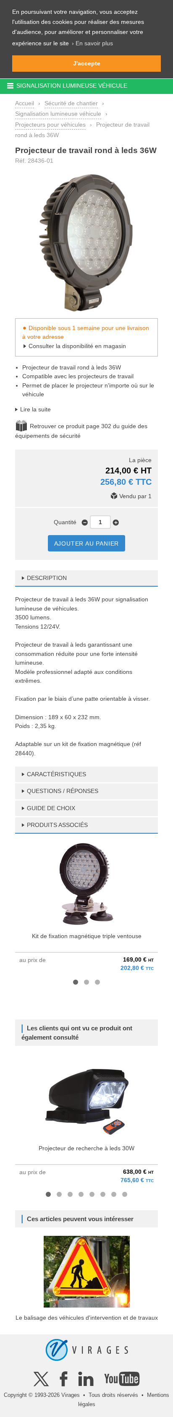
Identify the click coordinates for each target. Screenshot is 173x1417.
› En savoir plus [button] (92, 43)
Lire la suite (35, 409)
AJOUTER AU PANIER (86, 543)
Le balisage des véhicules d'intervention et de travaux (87, 1317)
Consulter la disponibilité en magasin (77, 346)
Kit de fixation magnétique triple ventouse (87, 936)
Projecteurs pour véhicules (50, 124)
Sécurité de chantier (71, 103)
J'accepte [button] (86, 63)
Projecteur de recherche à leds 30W (86, 1148)
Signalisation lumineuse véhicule (58, 113)
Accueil (24, 103)
